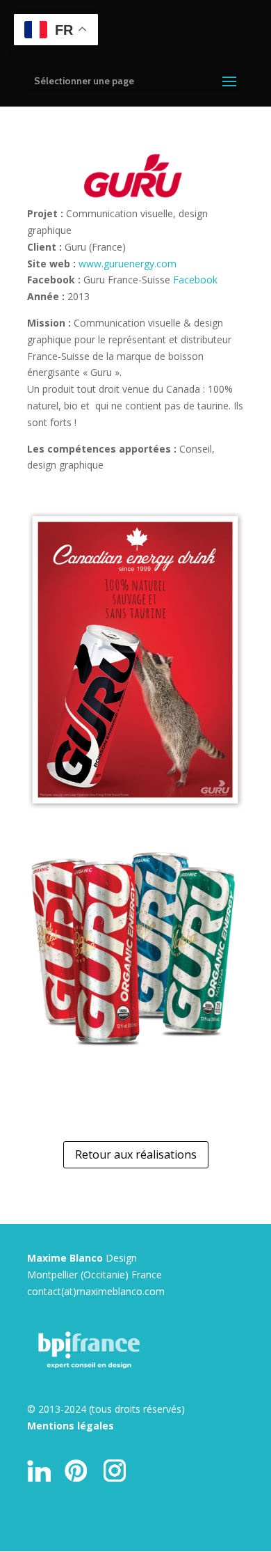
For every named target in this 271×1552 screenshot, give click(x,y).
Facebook (195, 279)
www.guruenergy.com (127, 263)
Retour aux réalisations (136, 1154)
